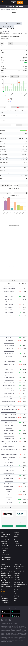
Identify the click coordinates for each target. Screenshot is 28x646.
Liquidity (3, 552)
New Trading (9, 502)
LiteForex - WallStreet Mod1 (9, 457)
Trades (13, 125)
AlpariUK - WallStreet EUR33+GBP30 (8, 412)
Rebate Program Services (7, 577)
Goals (22, 107)
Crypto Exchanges (5, 582)
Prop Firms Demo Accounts (20, 584)
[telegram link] (10, 620)
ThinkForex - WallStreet (9, 404)
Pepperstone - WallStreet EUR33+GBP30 (8, 451)
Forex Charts (17, 543)
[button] (18, 23)
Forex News (4, 547)
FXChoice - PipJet (9, 348)
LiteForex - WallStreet (8, 396)
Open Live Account (7, 526)
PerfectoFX (8, 491)
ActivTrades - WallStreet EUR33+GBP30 (9, 409)
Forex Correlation (5, 545)
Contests (16, 541)
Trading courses (5, 584)
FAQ (15, 591)
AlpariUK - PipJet (8, 299)
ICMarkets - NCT (8, 422)
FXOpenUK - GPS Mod (9, 382)
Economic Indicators (6, 557)
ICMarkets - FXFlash (9, 462)
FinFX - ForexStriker (9, 309)
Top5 (9, 499)
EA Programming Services (7, 571)
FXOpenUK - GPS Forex (9, 377)
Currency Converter (5, 559)
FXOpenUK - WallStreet (9, 380)
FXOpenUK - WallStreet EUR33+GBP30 (9, 420)
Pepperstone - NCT (9, 425)
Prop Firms (16, 577)
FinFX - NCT (8, 337)
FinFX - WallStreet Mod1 (9, 459)
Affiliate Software (5, 600)
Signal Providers (5, 570)
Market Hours (4, 536)
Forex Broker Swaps (18, 568)
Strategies (16, 539)
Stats (6, 43)
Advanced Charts (5, 602)
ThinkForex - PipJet (9, 443)
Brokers (3, 564)
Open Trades (14, 185)
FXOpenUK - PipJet (9, 369)
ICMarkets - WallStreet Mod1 (9, 393)
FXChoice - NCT (9, 356)
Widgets (3, 591)
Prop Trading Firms (5, 566)
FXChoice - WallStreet (8, 359)
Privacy (8, 608)
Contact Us (16, 595)
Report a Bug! (17, 596)
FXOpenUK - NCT (8, 388)
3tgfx (9, 494)
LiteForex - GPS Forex (8, 433)
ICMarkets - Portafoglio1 (9, 465)
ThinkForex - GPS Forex (9, 438)
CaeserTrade (9, 497)
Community (16, 534)
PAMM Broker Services (6, 575)
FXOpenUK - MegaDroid (9, 367)
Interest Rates (4, 538)
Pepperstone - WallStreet (9, 398)
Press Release (17, 573)
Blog (15, 600)
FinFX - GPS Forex (9, 312)
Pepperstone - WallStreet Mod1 (8, 401)
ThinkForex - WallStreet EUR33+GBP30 (9, 454)
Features (3, 593)
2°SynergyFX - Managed (9, 483)
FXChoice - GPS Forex (8, 353)
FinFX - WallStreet (9, 340)
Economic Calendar (5, 534)
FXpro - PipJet (9, 475)
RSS (2, 596)
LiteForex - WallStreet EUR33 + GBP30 (9, 449)
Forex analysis (4, 548)
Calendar (15, 107)
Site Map (14, 608)
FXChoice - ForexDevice (9, 343)
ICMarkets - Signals (9, 481)
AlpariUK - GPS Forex (8, 296)
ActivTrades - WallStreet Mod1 (8, 288)
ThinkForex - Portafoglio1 (9, 473)
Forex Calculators (5, 554)
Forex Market (4, 541)
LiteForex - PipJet (9, 467)
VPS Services (4, 568)
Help (15, 593)
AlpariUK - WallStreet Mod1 (9, 446)
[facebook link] (2, 620)
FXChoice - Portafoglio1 (9, 470)
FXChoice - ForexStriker (9, 351)
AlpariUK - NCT (9, 301)
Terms (2, 608)
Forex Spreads (17, 564)
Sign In (13, 2)
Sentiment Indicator (18, 547)
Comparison (17, 586)
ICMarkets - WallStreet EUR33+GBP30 (9, 441)
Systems (16, 536)
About (15, 598)
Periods (8, 107)
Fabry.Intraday (9, 489)
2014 (12, 193)
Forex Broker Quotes (19, 566)
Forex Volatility (4, 543)
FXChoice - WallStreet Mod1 (9, 361)
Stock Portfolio (4, 598)
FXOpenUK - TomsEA (8, 372)
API (2, 595)
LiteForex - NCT (9, 428)
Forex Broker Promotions (20, 571)
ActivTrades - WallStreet (9, 291)
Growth (7, 76)
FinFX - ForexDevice (9, 307)
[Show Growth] (10, 99)
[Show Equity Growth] (11, 98)
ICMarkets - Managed (8, 486)
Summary (19, 125)
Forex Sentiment (18, 545)
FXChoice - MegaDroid (9, 345)
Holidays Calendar (5, 539)
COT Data (3, 550)
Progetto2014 (5, 31)
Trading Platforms (5, 579)
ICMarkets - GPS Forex (9, 430)
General (10, 43)
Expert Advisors (4, 580)
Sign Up (20, 2)
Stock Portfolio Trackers (6, 586)
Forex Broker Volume (19, 570)
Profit (17, 76)
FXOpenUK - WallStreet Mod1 (9, 385)
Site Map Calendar (22, 608)
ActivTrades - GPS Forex (9, 286)
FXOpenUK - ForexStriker (9, 375)
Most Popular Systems (19, 538)
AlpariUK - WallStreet (8, 304)
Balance (12, 76)
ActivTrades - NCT (9, 294)
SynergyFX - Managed (8, 478)
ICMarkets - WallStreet (9, 390)
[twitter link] (6, 620)
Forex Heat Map (5, 556)
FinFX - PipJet (9, 315)
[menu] (26, 2)
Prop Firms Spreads (18, 582)
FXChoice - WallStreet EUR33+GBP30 (9, 417)
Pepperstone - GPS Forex (9, 436)
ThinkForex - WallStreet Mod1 (9, 406)
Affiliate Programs (5, 573)
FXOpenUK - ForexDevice (9, 364)
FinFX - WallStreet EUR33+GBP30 (9, 414)
